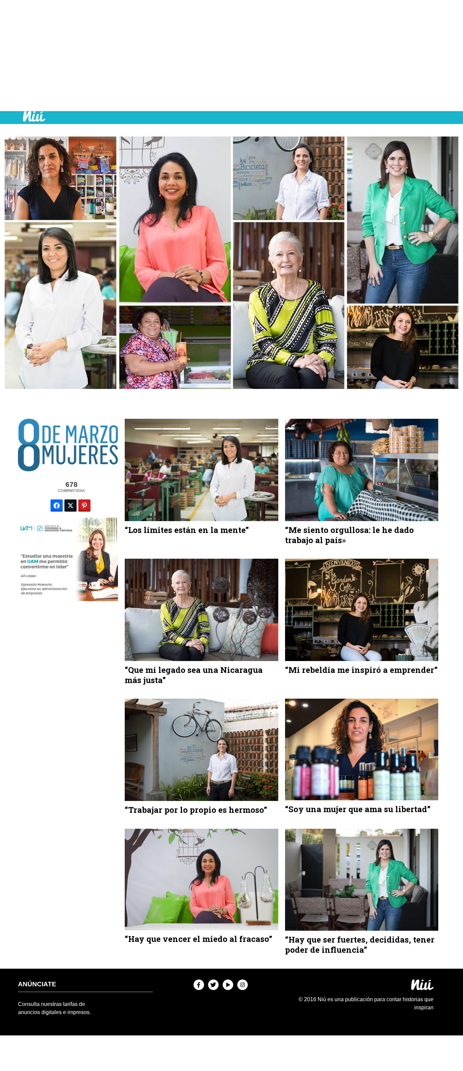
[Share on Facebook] (57, 505)
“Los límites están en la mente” (187, 529)
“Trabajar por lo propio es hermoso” (196, 809)
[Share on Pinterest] (84, 505)
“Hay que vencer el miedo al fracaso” (198, 938)
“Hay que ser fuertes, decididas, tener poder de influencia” (360, 944)
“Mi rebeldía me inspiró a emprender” (361, 669)
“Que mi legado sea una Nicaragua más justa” (194, 674)
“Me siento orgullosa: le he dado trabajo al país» (349, 534)
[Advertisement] (231, 55)
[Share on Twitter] (70, 505)
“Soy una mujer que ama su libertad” (357, 809)
